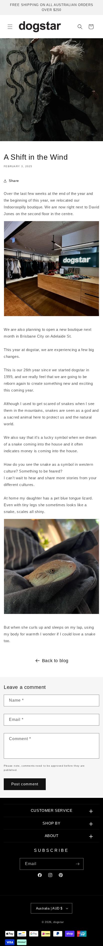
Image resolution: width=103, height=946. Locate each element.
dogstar (58, 922)
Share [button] (14, 181)
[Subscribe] (77, 864)
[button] (10, 26)
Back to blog (55, 660)
